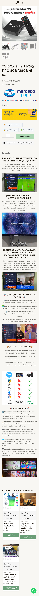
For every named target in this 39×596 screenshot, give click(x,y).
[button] (33, 10)
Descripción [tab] (6, 153)
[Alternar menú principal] (22, 3)
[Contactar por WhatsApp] (34, 591)
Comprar (25, 136)
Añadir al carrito (11, 535)
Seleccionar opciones (11, 588)
